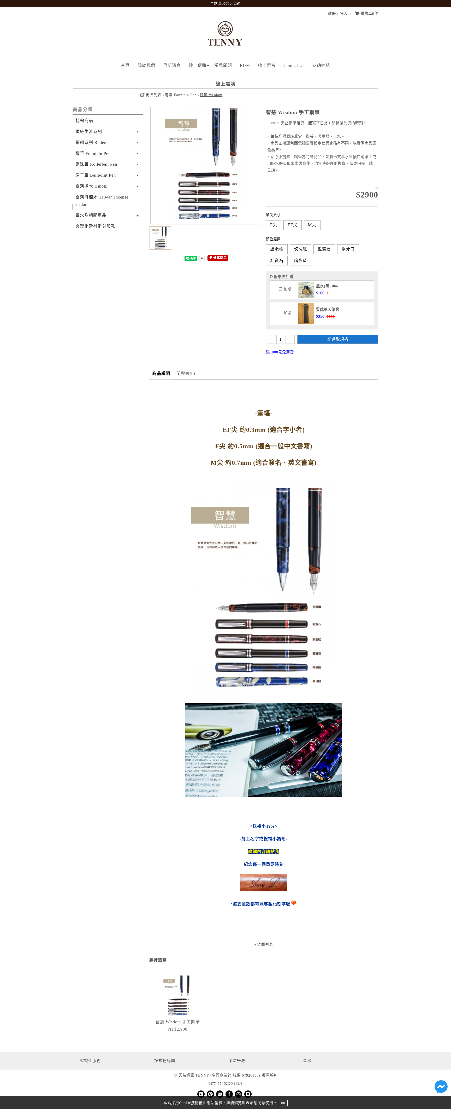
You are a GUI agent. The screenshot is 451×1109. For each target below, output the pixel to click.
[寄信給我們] (219, 1094)
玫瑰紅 (300, 249)
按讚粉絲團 (164, 1060)
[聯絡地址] (210, 1094)
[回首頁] (225, 50)
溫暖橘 (276, 249)
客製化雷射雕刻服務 (95, 226)
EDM (245, 65)
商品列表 (153, 95)
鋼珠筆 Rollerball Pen (96, 164)
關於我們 (146, 65)
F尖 (273, 225)
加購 (287, 289)
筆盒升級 (237, 1060)
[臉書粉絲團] (229, 1094)
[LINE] (248, 1094)
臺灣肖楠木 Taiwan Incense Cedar (101, 201)
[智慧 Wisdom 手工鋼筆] (177, 996)
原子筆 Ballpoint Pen (95, 175)
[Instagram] (238, 1094)
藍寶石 (324, 249)
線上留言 (267, 65)
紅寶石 (276, 260)
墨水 (307, 1060)
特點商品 (84, 120)
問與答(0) (185, 373)
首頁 (125, 65)
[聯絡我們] (441, 1088)
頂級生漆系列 (88, 131)
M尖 (312, 225)
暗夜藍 (300, 260)
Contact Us (294, 65)
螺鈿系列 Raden (90, 142)
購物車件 (368, 13)
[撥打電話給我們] (201, 1094)
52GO (228, 1083)
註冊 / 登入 (338, 13)
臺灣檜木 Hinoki (91, 186)
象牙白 (348, 249)
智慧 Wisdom (211, 95)
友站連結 (321, 65)
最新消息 (172, 65)
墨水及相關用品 (90, 215)
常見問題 (223, 65)
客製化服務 (90, 1060)
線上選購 (197, 65)
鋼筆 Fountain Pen (181, 95)
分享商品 (219, 258)
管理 (239, 1083)
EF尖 (293, 225)
